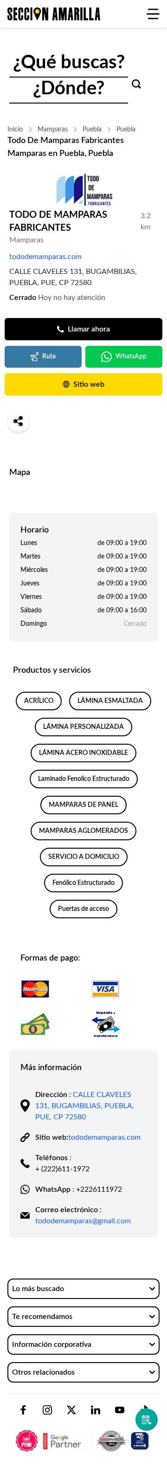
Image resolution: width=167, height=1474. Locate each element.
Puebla (92, 129)
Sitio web (88, 384)
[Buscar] (136, 84)
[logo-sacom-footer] (83, 1433)
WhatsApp (131, 356)
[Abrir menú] (153, 13)
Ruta (49, 356)
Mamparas (53, 129)
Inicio (15, 129)
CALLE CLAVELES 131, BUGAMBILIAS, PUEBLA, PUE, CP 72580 (84, 1106)
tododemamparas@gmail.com (83, 1221)
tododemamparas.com (45, 256)
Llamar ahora (89, 329)
